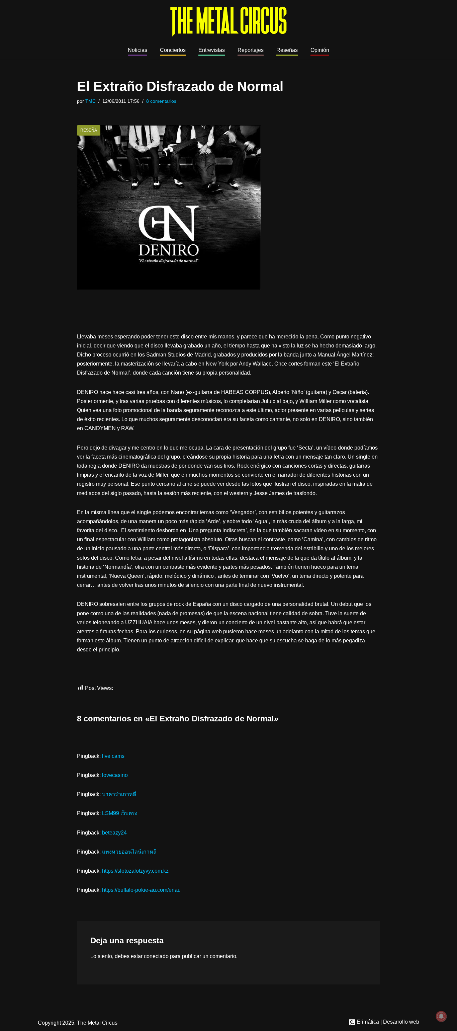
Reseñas (287, 50)
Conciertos (173, 50)
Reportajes (251, 50)
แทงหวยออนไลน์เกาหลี (129, 852)
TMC (90, 101)
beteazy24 (114, 833)
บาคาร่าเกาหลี (119, 794)
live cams (113, 756)
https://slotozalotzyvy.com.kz (135, 871)
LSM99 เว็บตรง (120, 813)
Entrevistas (211, 50)
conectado (156, 956)
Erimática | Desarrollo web (387, 1022)
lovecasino (115, 775)
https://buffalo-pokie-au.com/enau (141, 890)
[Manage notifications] (441, 1016)
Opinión (319, 50)
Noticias (137, 50)
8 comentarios (161, 101)
